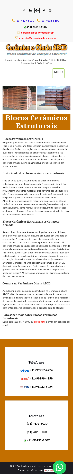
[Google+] (37, 10)
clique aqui (39, 321)
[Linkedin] (30, 10)
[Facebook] (23, 10)
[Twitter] (43, 10)
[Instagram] (50, 10)
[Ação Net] (49, 470)
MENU (59, 72)
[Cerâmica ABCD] (36, 49)
